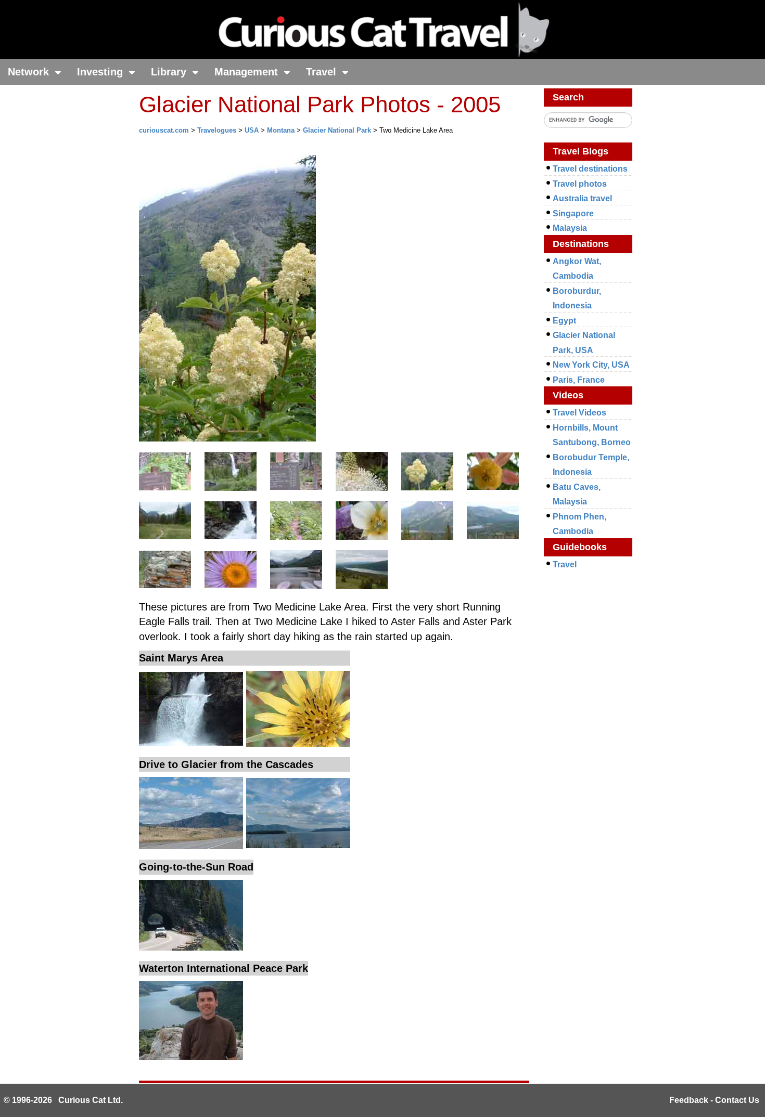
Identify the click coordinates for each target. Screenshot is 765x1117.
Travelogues (216, 130)
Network (30, 71)
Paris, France (579, 379)
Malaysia (570, 228)
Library (170, 71)
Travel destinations (590, 168)
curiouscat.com (164, 130)
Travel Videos (579, 412)
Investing (101, 71)
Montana (281, 130)
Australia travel (582, 198)
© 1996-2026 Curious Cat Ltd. (63, 1100)
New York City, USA (591, 364)
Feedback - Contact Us (714, 1100)
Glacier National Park (337, 130)
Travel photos (580, 183)
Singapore (573, 213)
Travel (322, 71)
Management (247, 71)
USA (252, 130)
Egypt (564, 320)
